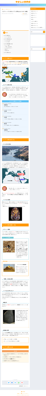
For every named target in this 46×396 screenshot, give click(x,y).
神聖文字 (6, 49)
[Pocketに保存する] (22, 382)
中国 (32, 19)
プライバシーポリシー (25, 393)
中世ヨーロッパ (34, 23)
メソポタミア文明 (8, 63)
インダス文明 (14, 63)
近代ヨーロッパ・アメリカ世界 (37, 27)
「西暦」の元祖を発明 (8, 46)
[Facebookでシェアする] (12, 382)
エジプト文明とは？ (7, 35)
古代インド (33, 17)
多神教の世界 (7, 50)
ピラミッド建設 (7, 45)
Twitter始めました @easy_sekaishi (23, 4)
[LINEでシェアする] (18, 382)
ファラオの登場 (7, 41)
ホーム (19, 393)
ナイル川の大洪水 (7, 40)
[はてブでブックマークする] (15, 382)
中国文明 (18, 63)
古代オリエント (26, 386)
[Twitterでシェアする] (8, 382)
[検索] (44, 32)
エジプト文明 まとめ (7, 52)
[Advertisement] (15, 22)
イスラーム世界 (34, 21)
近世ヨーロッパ (34, 25)
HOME (23, 391)
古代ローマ (33, 15)
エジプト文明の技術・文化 (8, 43)
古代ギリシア (34, 13)
